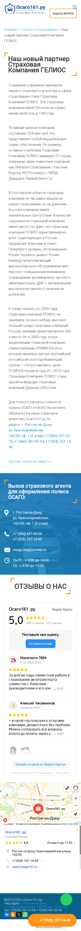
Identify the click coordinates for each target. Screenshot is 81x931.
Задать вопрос (63, 13)
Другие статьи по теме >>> (30, 461)
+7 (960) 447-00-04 (29, 441)
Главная (10, 30)
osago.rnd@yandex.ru (29, 549)
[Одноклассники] (13, 914)
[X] (19, 914)
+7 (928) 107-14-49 (27, 539)
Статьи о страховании (39, 30)
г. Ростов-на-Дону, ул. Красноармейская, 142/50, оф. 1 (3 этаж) (30, 430)
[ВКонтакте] (7, 914)
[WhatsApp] (25, 914)
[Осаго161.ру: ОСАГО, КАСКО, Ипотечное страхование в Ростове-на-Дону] (25, 8)
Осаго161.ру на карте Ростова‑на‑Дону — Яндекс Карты (40, 773)
